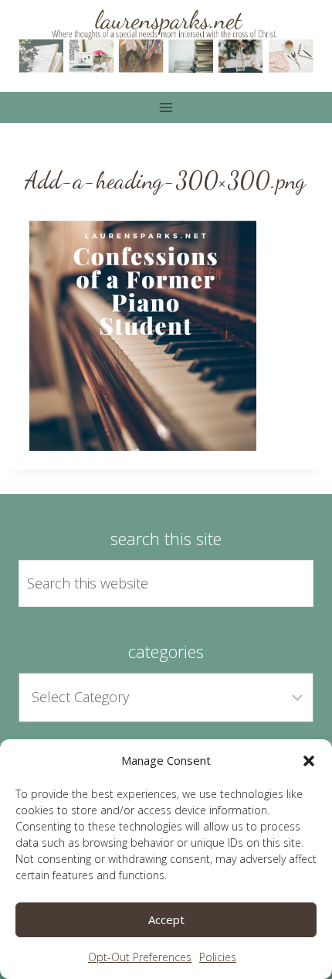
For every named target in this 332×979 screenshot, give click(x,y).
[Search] (284, 584)
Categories (166, 651)
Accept (166, 919)
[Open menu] (166, 107)
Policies (217, 957)
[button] (309, 761)
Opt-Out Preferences (139, 957)
